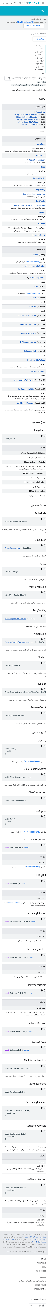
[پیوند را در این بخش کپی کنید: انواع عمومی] (28, 421)
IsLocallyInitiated (26, 315)
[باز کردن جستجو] (15, 3)
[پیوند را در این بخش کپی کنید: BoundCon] (31, 540)
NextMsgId (40, 201)
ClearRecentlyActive (35, 266)
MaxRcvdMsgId (39, 178)
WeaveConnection (37, 160)
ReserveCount (38, 235)
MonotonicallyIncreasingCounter (29, 205)
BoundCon (40, 155)
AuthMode (41, 144)
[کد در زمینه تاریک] (41, 435)
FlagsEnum (40, 112)
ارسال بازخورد (39, 39)
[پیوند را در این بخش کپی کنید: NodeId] (34, 657)
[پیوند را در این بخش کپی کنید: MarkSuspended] (25, 1083)
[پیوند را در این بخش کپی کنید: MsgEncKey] (30, 610)
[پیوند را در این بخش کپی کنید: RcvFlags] (32, 684)
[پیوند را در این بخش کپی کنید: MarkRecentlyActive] (20, 1060)
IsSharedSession (28, 342)
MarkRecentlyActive (36, 360)
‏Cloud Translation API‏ (25, 22)
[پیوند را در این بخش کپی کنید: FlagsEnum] (31, 430)
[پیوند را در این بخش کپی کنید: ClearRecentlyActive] (20, 769)
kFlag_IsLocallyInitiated (26, 114)
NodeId (42, 212)
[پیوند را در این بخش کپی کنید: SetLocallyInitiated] (22, 1102)
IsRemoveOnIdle (28, 333)
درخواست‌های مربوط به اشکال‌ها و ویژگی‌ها (32, 1281)
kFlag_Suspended (30, 124)
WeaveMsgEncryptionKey (34, 194)
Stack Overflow (40, 1289)
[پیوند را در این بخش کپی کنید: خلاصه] (35, 98)
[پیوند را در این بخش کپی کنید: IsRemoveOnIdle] (25, 985)
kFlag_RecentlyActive (28, 122)
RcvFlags (41, 224)
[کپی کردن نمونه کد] (44, 435)
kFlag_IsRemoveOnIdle (27, 119)
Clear (35, 255)
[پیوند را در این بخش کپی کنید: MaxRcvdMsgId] (25, 587)
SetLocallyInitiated (24, 380)
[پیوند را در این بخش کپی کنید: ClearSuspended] (25, 792)
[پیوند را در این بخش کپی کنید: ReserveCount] (27, 707)
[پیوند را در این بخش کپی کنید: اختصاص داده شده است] (20, 839)
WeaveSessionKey (33, 262)
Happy (43, 1267)
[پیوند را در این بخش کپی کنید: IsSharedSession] (24, 1023)
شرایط (44, 1299)
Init (36, 286)
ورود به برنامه (7, 3)
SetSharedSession (25, 403)
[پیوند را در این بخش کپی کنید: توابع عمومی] (28, 732)
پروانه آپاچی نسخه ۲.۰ (39, 1239)
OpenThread (41, 1271)
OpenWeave (41, 34)
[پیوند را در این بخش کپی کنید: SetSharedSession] (23, 1179)
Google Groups (40, 1285)
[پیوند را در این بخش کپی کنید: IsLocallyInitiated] (24, 913)
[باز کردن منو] (43, 3)
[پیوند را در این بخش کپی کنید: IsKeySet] (33, 875)
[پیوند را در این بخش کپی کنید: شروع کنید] (33, 811)
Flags (42, 167)
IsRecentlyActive (27, 324)
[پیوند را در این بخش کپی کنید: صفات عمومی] (27, 505)
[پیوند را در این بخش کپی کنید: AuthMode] (31, 513)
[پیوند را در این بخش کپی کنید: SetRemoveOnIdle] (23, 1125)
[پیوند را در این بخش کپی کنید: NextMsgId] (30, 634)
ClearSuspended (37, 277)
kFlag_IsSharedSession (27, 117)
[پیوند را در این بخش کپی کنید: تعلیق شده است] (28, 1041)
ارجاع (43, 10)
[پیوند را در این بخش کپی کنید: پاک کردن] (34, 740)
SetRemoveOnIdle (26, 389)
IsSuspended (30, 351)
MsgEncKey (40, 189)
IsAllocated (30, 298)
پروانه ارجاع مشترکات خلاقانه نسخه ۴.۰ (34, 1237)
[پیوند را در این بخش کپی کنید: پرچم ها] (35, 563)
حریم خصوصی (35, 1299)
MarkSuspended (38, 371)
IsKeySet (32, 306)
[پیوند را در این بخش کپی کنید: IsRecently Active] (23, 949)
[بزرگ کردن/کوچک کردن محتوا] (34, 45)
